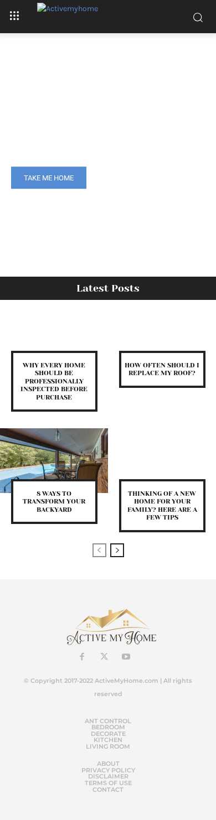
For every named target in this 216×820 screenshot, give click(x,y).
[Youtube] (126, 657)
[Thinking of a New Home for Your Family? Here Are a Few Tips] (162, 460)
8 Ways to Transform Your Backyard (54, 501)
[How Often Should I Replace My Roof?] (162, 332)
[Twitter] (104, 657)
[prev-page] (99, 550)
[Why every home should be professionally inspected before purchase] (54, 332)
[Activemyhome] (108, 16)
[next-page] (117, 550)
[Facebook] (82, 657)
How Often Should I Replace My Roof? (162, 369)
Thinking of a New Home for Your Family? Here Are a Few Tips (162, 505)
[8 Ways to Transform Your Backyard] (54, 460)
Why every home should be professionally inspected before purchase (54, 381)
